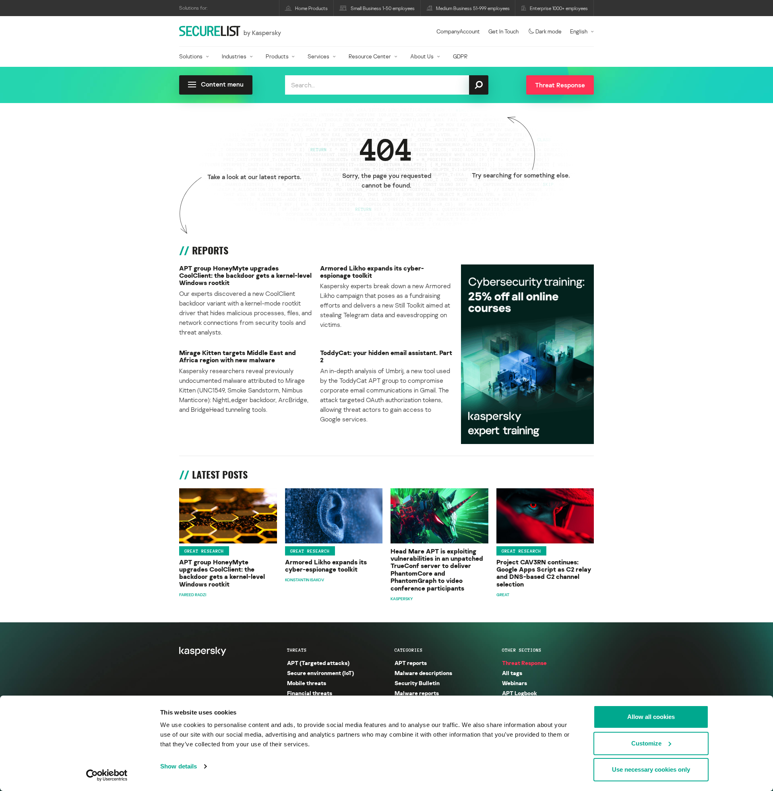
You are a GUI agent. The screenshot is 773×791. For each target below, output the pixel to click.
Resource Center (370, 56)
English (578, 31)
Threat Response (524, 662)
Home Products (311, 8)
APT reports (411, 662)
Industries (234, 56)
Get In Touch (503, 31)
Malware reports (417, 693)
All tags (512, 672)
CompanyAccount (458, 31)
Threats (297, 650)
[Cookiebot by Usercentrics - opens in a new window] (107, 775)
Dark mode (548, 31)
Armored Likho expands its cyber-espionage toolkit (372, 271)
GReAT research (204, 551)
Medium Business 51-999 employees (473, 8)
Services (318, 56)
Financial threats (309, 693)
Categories (409, 650)
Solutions (191, 56)
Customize (646, 743)
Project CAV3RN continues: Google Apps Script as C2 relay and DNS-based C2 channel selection (543, 573)
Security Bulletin (417, 682)
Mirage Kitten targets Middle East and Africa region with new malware (237, 356)
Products (277, 56)
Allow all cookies (651, 716)
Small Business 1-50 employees (383, 8)
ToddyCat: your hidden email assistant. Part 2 (386, 356)
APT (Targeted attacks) (318, 662)
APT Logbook (519, 693)
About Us (422, 56)
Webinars (514, 682)
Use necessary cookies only (651, 769)
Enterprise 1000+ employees (559, 8)
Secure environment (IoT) (320, 672)
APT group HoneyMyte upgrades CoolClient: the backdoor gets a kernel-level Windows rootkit (245, 275)
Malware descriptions (423, 672)
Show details (178, 766)
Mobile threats (306, 682)
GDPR (460, 56)
